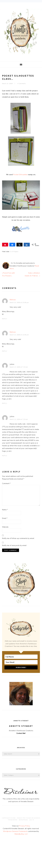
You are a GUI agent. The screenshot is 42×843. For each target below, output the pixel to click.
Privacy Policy (24, 826)
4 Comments (21, 83)
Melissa (13, 300)
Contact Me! (21, 733)
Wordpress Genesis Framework (15, 831)
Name (5, 510)
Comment (6, 483)
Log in (31, 819)
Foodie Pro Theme (24, 818)
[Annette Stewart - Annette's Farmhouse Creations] (21, 53)
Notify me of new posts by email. (14, 545)
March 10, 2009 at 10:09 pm (19, 302)
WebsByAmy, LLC (21, 834)
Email (5, 518)
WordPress (23, 819)
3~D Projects (14, 251)
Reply (4, 319)
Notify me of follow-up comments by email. (18, 538)
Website (5, 527)
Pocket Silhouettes (20, 174)
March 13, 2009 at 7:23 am (19, 367)
